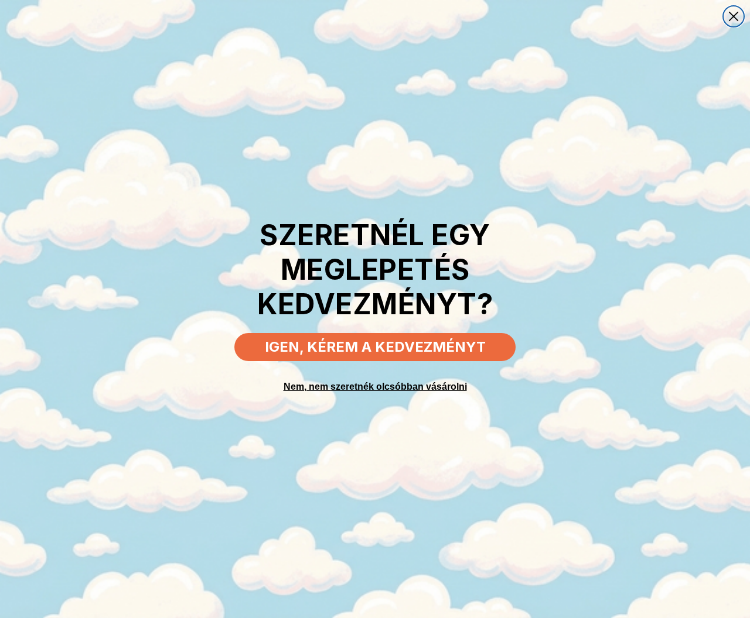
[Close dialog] (733, 16)
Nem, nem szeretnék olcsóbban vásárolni (375, 387)
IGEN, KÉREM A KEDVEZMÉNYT (375, 346)
